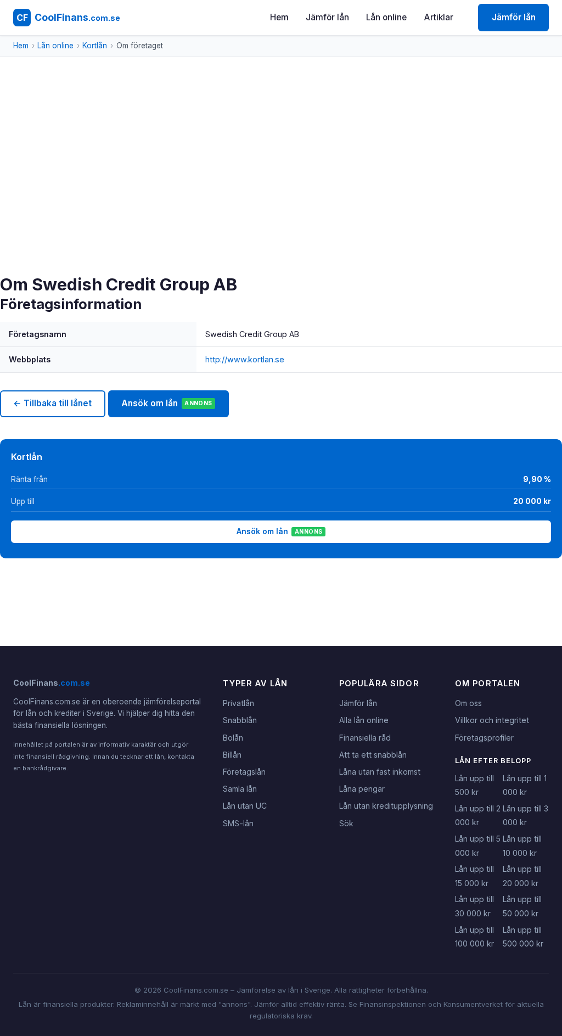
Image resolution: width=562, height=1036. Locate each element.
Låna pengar (362, 788)
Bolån (233, 737)
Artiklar (438, 17)
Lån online (386, 17)
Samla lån (240, 788)
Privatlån (238, 703)
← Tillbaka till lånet (52, 403)
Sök (346, 823)
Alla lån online (364, 720)
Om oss (468, 703)
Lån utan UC (245, 805)
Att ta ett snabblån (373, 754)
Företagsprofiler (484, 737)
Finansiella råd (365, 737)
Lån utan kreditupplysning (386, 805)
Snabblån (240, 720)
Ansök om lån (166, 403)
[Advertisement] (281, 192)
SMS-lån (238, 823)
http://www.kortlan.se (244, 359)
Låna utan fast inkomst (379, 771)
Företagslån (244, 771)
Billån (232, 754)
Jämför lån (327, 17)
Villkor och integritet (492, 720)
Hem (279, 17)
